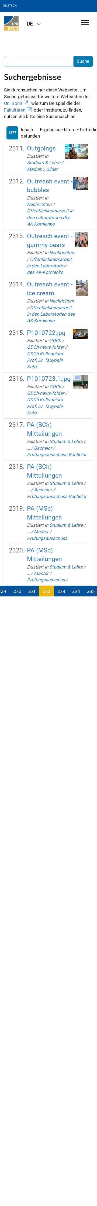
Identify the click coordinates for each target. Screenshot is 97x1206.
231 (31, 591)
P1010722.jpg (46, 333)
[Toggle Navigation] (85, 22)
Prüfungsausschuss (47, 538)
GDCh (55, 340)
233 (61, 591)
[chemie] (11, 23)
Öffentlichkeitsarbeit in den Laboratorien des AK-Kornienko (50, 217)
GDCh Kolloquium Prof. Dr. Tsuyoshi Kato (45, 360)
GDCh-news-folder (45, 347)
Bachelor (43, 448)
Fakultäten (14, 110)
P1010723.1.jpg (49, 378)
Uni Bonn (13, 103)
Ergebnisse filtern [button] (57, 129)
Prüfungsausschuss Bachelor (56, 454)
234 (76, 591)
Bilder (52, 169)
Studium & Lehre (43, 162)
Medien (34, 169)
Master (41, 531)
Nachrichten (39, 204)
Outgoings (41, 148)
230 (17, 591)
